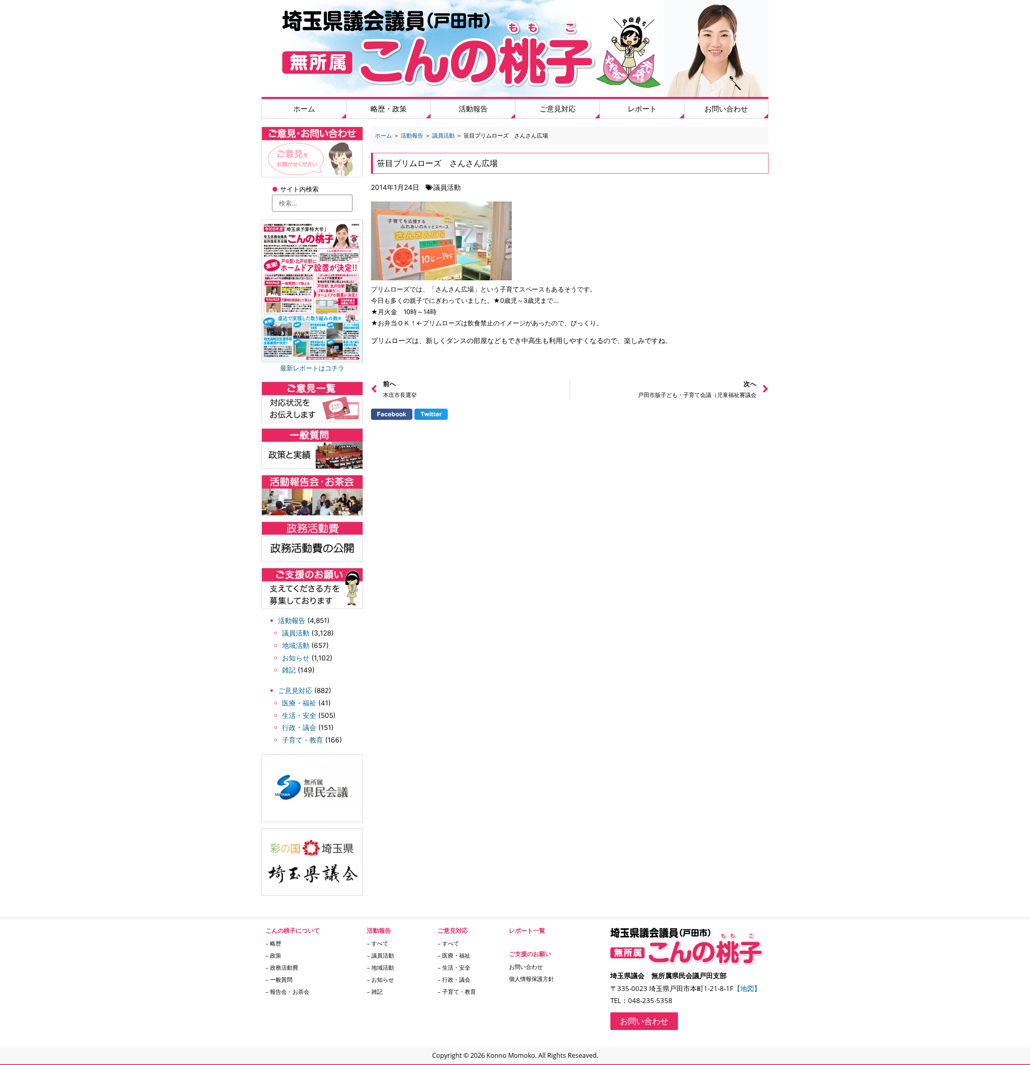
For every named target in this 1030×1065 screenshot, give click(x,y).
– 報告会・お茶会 (287, 991)
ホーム (304, 108)
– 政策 (273, 955)
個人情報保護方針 (531, 979)
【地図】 (747, 988)
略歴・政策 (389, 108)
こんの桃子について (293, 930)
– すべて (377, 943)
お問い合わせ (726, 108)
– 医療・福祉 (454, 955)
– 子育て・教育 (457, 991)
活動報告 (473, 108)
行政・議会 (299, 728)
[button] (391, 414)
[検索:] (312, 203)
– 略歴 (273, 943)
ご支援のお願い (530, 954)
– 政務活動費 (282, 967)
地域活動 (295, 645)
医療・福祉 (299, 703)
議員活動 (295, 633)
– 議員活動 (380, 955)
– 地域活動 (380, 967)
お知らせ (295, 658)
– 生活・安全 (454, 967)
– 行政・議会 (454, 979)
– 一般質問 (279, 979)
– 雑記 (375, 991)
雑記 (289, 670)
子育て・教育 (302, 740)
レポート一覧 (527, 930)
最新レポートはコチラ (312, 368)
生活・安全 (299, 715)
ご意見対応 (558, 108)
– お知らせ (380, 979)
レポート (642, 108)
